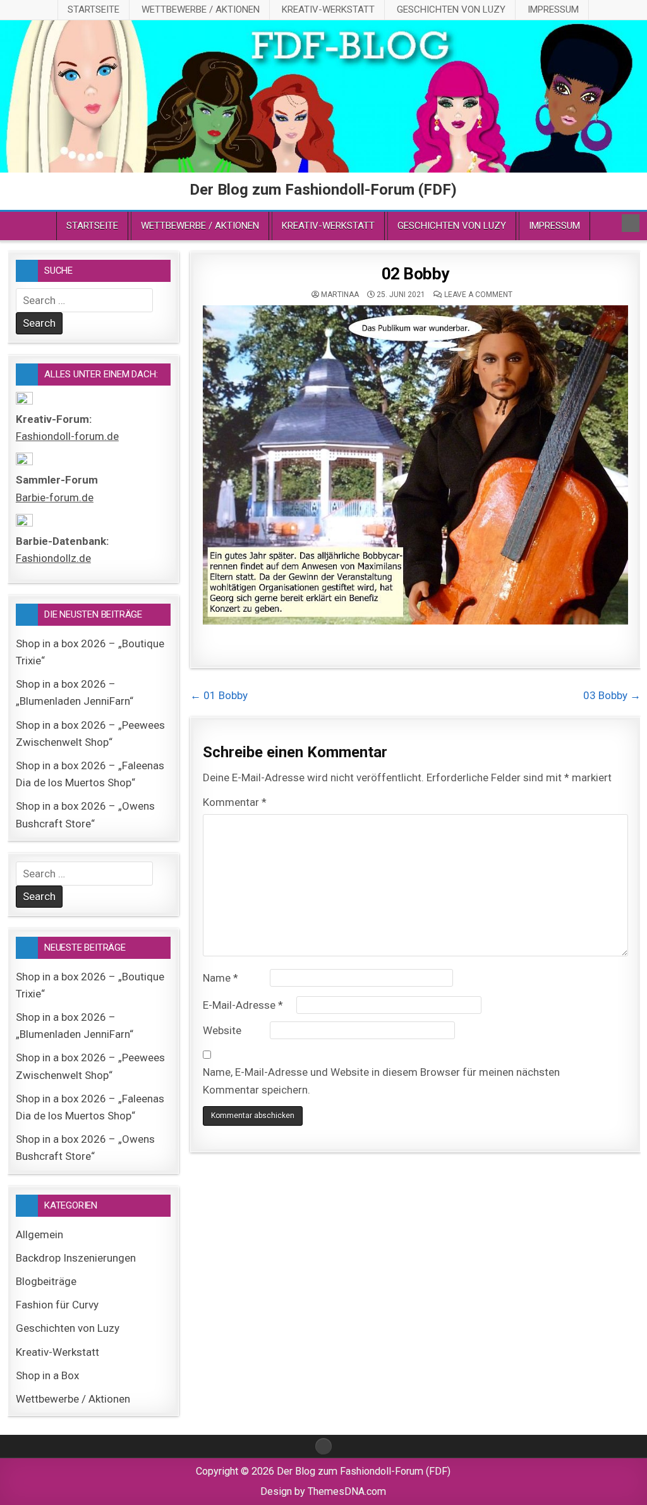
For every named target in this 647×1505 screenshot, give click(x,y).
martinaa (340, 294)
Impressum (553, 9)
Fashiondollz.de (53, 558)
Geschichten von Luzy (451, 9)
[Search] (630, 223)
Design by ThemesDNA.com (323, 1491)
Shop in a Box (47, 1375)
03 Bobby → (612, 695)
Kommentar (235, 802)
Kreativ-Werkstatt (328, 9)
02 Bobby (415, 273)
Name (220, 978)
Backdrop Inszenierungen (76, 1258)
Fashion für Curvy (57, 1304)
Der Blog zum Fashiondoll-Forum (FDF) (323, 189)
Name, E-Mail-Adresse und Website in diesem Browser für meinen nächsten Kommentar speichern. (381, 1080)
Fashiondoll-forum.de (67, 436)
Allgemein (39, 1234)
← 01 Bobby (219, 695)
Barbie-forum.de (55, 497)
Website (222, 1030)
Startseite (93, 9)
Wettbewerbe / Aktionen (201, 9)
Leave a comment (478, 294)
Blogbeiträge (46, 1281)
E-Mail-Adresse (243, 1005)
